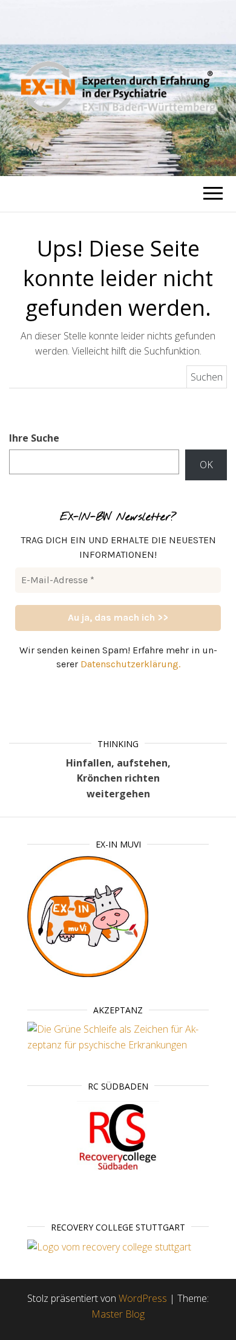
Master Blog (118, 1314)
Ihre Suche (34, 438)
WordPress (143, 1298)
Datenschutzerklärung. (130, 664)
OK (206, 464)
